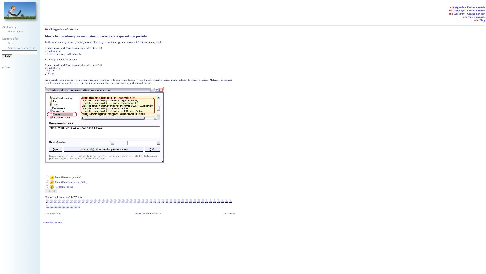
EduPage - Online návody (466, 10)
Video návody (474, 16)
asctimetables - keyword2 (52, 223)
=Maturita (71, 29)
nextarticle (229, 213)
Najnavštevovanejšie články (22, 47)
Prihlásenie (6, 67)
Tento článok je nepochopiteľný (71, 182)
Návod (11, 42)
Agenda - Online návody (467, 7)
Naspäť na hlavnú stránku (148, 213)
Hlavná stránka (15, 31)
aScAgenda (9, 27)
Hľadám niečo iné (64, 186)
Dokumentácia (10, 38)
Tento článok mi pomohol (68, 177)
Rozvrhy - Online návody (467, 13)
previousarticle (52, 213)
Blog (479, 20)
